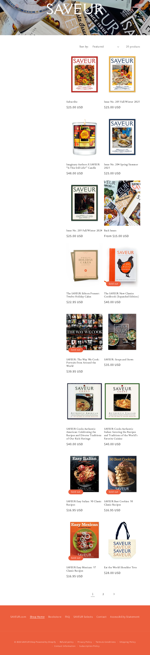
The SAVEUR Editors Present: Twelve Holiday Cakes (83, 295)
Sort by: (84, 46)
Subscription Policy (89, 646)
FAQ (67, 616)
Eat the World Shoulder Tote (120, 567)
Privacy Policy (85, 642)
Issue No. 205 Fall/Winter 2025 (122, 101)
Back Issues (110, 230)
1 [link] (93, 594)
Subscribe (71, 101)
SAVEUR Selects (83, 616)
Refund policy (67, 642)
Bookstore (54, 616)
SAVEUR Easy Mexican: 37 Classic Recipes (81, 569)
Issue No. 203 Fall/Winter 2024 (84, 230)
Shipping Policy (128, 642)
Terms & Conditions (106, 642)
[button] (123, 8)
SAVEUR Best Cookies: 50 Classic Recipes (118, 503)
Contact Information (64, 646)
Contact (101, 616)
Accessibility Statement (125, 616)
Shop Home (37, 616)
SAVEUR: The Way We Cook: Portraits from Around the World (82, 363)
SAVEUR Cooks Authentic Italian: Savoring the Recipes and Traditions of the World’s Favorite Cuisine (120, 433)
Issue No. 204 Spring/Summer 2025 (121, 166)
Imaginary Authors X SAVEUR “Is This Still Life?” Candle (83, 166)
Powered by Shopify (46, 642)
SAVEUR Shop (28, 642)
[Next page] (114, 594)
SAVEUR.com (18, 616)
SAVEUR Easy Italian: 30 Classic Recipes (84, 503)
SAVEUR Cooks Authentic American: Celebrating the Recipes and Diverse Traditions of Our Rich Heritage (83, 433)
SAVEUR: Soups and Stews (118, 359)
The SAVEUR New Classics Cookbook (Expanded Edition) (121, 295)
